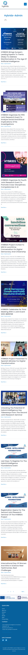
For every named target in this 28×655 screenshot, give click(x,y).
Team (3, 614)
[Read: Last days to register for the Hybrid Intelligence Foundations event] (14, 451)
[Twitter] (3, 640)
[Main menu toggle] (25, 4)
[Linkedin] (6, 640)
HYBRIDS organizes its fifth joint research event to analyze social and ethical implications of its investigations (13, 119)
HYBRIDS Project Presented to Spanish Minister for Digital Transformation (14, 361)
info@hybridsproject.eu (6, 632)
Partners (4, 612)
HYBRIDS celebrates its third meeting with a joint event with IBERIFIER (13, 311)
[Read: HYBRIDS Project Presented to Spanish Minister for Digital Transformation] (14, 348)
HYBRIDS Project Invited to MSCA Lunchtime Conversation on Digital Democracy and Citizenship (13, 248)
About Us (4, 610)
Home (3, 608)
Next (23, 591)
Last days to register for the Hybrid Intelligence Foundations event (14, 463)
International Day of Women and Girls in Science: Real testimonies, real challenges (13, 567)
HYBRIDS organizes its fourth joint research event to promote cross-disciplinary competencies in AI (14, 183)
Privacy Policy (5, 619)
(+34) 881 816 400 (5, 630)
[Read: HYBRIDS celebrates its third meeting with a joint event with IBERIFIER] (14, 293)
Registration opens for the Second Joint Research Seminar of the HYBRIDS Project (13, 513)
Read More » (4, 81)
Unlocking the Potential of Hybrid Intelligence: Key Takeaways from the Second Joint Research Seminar (14, 411)
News (2, 63)
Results (3, 615)
